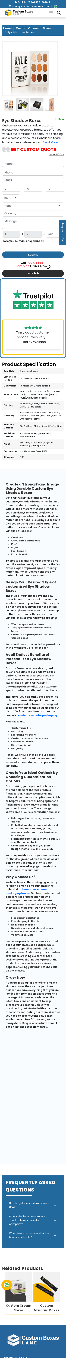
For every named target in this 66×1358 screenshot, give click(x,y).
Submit (33, 255)
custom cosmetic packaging (37, 715)
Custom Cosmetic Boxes (34, 28)
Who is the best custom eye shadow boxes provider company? (27, 1220)
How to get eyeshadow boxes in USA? (29, 1205)
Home (7, 28)
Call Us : (33, 2)
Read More (50, 142)
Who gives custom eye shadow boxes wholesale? (29, 1235)
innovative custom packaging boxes (27, 891)
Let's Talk (33, 273)
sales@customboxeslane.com (30, 6)
